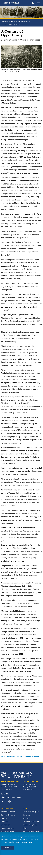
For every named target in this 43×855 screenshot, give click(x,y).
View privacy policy (24, 842)
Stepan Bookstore (7, 831)
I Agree (7, 847)
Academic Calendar (8, 811)
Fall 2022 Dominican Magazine (20, 21)
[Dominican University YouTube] (10, 801)
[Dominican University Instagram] (3, 801)
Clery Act (26, 818)
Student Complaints (30, 825)
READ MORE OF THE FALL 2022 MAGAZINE (20, 756)
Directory (4, 821)
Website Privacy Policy (31, 831)
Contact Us (5, 794)
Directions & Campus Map (11, 797)
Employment (5, 825)
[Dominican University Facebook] (6, 801)
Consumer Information (31, 821)
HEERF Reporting (7, 828)
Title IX (25, 828)
